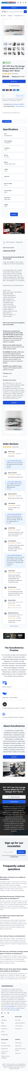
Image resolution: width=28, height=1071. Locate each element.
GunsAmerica (7, 986)
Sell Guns (14, 7)
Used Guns (4, 1028)
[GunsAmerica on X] (5, 1013)
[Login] (23, 2)
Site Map (17, 1068)
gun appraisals (10, 1006)
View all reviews (14, 626)
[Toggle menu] (26, 2)
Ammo (3, 1031)
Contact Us (18, 1046)
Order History (19, 1026)
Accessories (4, 1034)
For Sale (4, 11)
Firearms (10, 15)
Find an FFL (18, 1028)
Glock (14, 887)
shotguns (17, 883)
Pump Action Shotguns (20, 15)
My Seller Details (5, 1046)
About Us (17, 1053)
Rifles (2, 1023)
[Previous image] (4, 30)
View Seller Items (20, 106)
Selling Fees (4, 1048)
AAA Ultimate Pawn (16, 104)
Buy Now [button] (15, 81)
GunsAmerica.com (13, 1064)
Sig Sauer (19, 887)
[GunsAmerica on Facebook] (2, 1013)
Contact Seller (7, 121)
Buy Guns (14, 757)
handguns (8, 883)
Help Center (18, 1043)
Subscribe (21, 852)
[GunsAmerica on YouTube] (8, 1013)
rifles (12, 883)
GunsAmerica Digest (13, 1010)
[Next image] (23, 30)
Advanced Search (20, 1023)
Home (4, 15)
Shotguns (3, 1026)
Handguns (4, 1020)
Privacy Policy (14, 856)
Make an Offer (20, 95)
